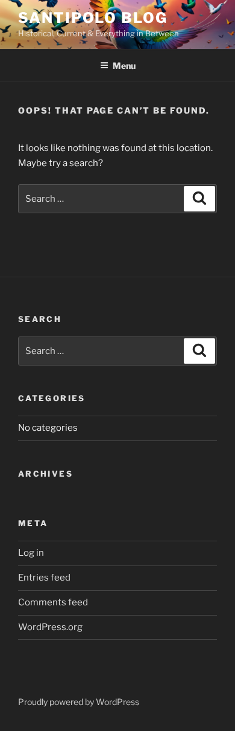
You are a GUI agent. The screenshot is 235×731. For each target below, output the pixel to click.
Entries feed (44, 577)
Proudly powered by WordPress (78, 702)
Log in (31, 552)
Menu (124, 65)
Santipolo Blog (93, 18)
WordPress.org (50, 627)
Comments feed (53, 602)
